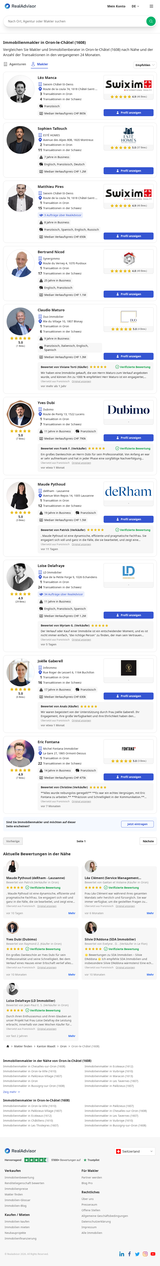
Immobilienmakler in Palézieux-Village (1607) (32, 1076)
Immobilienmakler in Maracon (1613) (109, 1076)
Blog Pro (87, 1183)
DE (134, 6)
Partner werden (92, 1177)
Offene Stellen (91, 1210)
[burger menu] (151, 6)
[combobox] (80, 21)
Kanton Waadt (46, 1046)
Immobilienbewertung (19, 1177)
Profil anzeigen (131, 112)
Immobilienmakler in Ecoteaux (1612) (109, 1066)
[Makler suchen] (151, 21)
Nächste (148, 841)
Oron (63, 1046)
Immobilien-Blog (16, 1206)
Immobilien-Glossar (17, 1200)
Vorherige (13, 841)
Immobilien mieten (17, 1227)
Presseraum (89, 1204)
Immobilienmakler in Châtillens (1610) (28, 1120)
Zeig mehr (10, 1092)
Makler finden (23, 1046)
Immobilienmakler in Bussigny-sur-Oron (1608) (34, 1086)
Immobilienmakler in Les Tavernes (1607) (111, 1081)
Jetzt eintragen (137, 824)
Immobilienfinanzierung (20, 1238)
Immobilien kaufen (17, 1221)
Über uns (88, 1199)
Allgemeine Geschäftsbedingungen (105, 1216)
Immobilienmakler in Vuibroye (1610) (109, 1071)
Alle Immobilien (92, 1233)
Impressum (89, 1227)
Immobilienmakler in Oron (20, 1081)
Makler (42, 64)
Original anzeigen (81, 381)
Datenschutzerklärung (96, 1221)
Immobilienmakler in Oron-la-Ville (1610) (29, 1071)
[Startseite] (7, 1046)
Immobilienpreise (16, 1189)
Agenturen (17, 64)
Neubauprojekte (15, 1233)
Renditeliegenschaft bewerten (24, 1183)
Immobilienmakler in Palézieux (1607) (109, 1086)
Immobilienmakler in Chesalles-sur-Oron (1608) (34, 1066)
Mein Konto (116, 6)
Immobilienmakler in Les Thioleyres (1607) (30, 1125)
